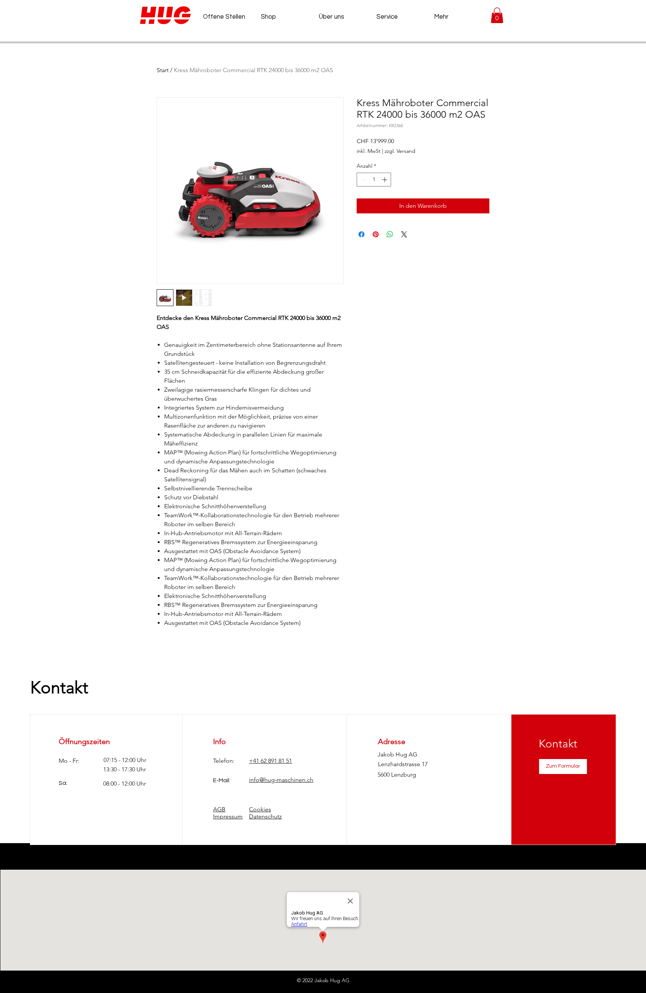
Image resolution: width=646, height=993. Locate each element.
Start (163, 70)
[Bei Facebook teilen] (361, 234)
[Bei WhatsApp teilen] (389, 234)
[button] (497, 15)
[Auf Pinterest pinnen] (375, 234)
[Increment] (385, 179)
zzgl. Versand (400, 151)
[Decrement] (362, 179)
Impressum (228, 816)
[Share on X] (404, 234)
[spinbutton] (374, 179)
